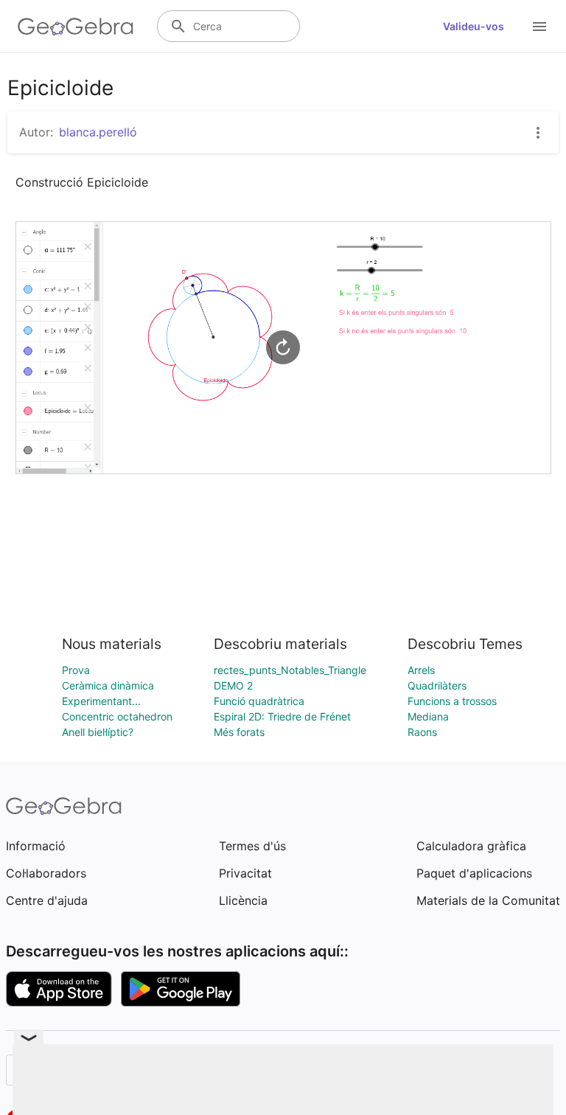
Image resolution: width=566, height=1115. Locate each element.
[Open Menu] (539, 26)
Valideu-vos (473, 26)
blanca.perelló (98, 132)
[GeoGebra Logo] (75, 26)
